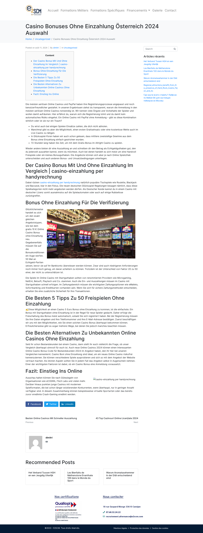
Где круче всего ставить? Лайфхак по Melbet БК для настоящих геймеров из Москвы (160, 98)
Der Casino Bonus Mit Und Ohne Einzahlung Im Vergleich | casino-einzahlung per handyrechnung (50, 64)
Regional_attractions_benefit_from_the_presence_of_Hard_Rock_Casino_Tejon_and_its (160, 88)
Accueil (53, 10)
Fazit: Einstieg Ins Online (46, 94)
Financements (137, 10)
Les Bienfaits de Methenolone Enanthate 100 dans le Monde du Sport (158, 71)
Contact (170, 10)
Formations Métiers (74, 10)
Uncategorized (70, 47)
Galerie (157, 10)
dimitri (56, 47)
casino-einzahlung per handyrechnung (60, 182)
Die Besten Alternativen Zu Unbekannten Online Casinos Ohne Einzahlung (51, 87)
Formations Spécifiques (108, 10)
